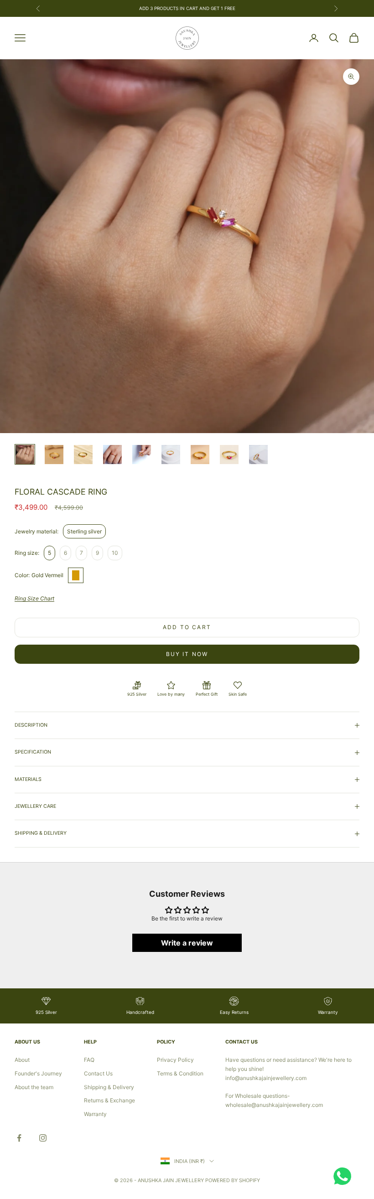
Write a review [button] (187, 942)
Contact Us (98, 1073)
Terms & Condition (180, 1073)
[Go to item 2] (54, 454)
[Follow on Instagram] (42, 1137)
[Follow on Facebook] (19, 1137)
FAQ (89, 1059)
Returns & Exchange (109, 1100)
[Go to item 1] (25, 454)
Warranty (95, 1114)
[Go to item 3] (83, 454)
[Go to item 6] (171, 454)
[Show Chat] (344, 1176)
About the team (34, 1087)
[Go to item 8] (229, 454)
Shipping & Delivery (109, 1087)
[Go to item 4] (112, 454)
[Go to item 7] (200, 454)
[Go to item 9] (258, 454)
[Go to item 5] (141, 454)
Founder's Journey (38, 1073)
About (22, 1059)
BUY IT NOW (187, 654)
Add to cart (187, 627)
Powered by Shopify (232, 1180)
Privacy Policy (175, 1059)
